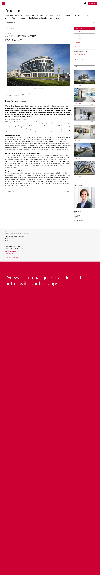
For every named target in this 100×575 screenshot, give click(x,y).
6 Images (26, 95)
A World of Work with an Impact (20, 35)
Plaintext (68, 101)
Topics (79, 38)
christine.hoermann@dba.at (79, 223)
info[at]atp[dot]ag (10, 251)
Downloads (77, 42)
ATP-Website (92, 3)
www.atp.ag (9, 254)
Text (7, 28)
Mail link (68, 191)
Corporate (80, 35)
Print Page (11, 191)
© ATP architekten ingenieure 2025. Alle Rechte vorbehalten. (83, 295)
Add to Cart (80, 59)
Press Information (79, 28)
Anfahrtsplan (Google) (11, 257)
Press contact (78, 46)
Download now (81, 54)
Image (12, 28)
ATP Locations (81, 31)
